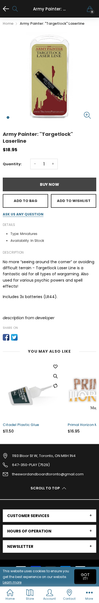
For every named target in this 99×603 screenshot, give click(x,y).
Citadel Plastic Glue (21, 424)
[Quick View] (55, 376)
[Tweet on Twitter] (14, 337)
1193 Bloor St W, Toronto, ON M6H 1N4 (44, 455)
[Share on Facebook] (6, 337)
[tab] (49, 516)
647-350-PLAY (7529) (31, 464)
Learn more (12, 582)
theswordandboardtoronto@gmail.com (48, 474)
